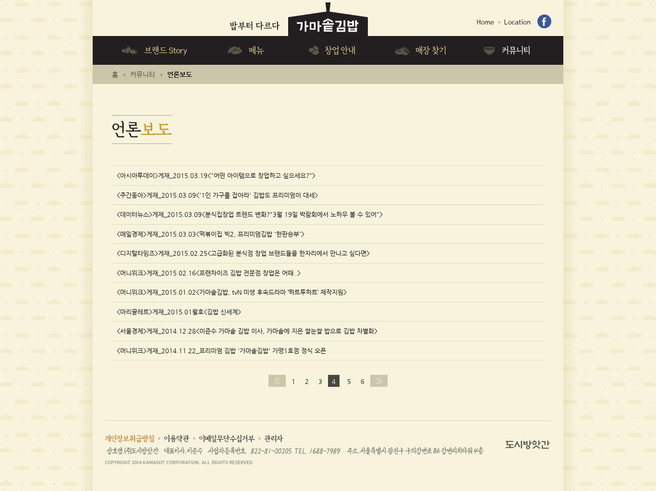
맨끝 (379, 381)
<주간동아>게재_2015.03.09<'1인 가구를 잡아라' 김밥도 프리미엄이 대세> (217, 195)
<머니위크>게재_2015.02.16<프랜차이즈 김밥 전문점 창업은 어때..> (209, 272)
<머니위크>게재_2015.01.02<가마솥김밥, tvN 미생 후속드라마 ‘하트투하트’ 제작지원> (232, 292)
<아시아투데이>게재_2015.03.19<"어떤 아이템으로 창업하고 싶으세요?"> (216, 175)
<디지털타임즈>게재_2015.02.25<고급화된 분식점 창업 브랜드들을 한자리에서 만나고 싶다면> (243, 253)
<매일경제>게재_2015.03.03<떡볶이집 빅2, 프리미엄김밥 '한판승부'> (210, 234)
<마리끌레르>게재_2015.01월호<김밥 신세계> (179, 311)
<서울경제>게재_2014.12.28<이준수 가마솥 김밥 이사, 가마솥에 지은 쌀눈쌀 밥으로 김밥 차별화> (247, 331)
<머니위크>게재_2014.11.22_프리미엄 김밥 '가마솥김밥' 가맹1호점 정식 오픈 (221, 350)
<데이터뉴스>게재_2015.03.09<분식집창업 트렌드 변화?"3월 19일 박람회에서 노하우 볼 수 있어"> (250, 214)
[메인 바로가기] (298, 3)
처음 (277, 381)
